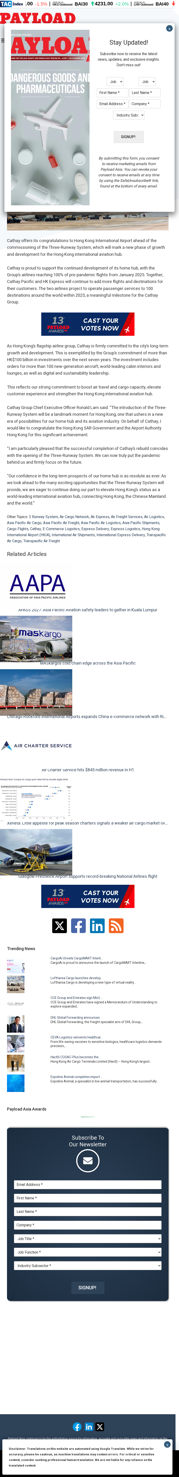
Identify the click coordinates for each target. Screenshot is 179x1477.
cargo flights (17, 529)
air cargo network (74, 517)
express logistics (125, 529)
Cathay (35, 529)
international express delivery (120, 535)
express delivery (95, 529)
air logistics (154, 517)
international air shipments (73, 535)
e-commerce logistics (61, 529)
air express (100, 517)
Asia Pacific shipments (140, 523)
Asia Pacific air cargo (24, 523)
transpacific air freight (41, 541)
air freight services (126, 517)
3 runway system (43, 517)
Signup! (87, 1287)
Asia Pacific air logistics (101, 523)
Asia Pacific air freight (61, 523)
